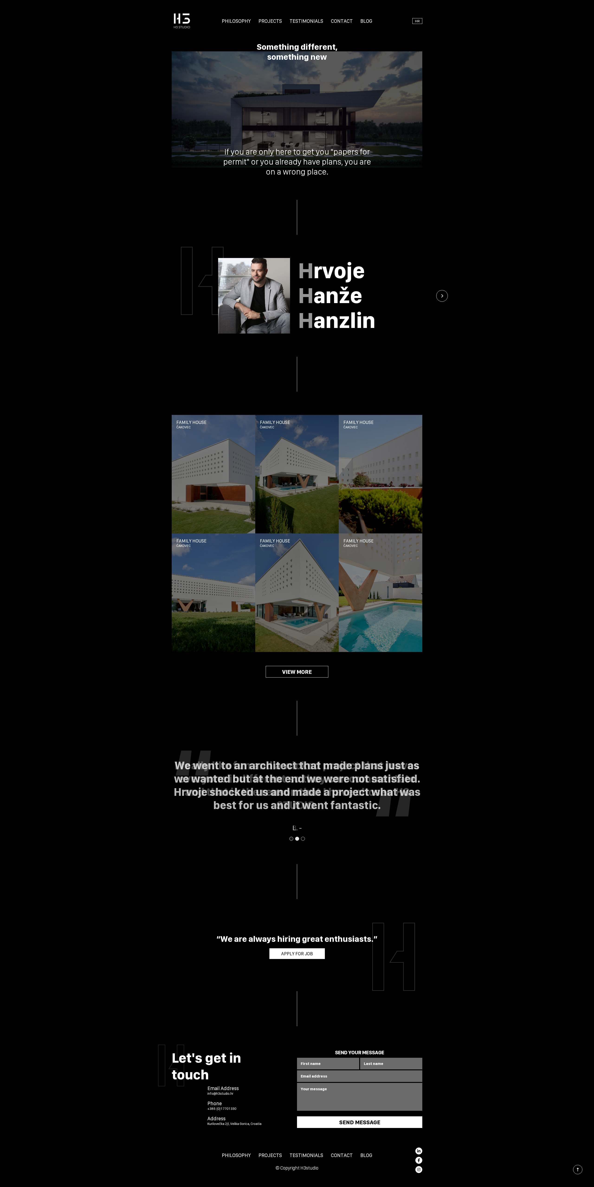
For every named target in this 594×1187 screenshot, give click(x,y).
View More (297, 671)
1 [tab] (291, 839)
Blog (366, 21)
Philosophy (236, 21)
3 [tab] (303, 839)
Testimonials (306, 21)
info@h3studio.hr (220, 1093)
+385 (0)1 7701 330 (221, 1109)
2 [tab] (297, 839)
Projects (270, 21)
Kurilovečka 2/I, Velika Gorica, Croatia (234, 1124)
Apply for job (297, 953)
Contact (342, 21)
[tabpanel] (297, 795)
